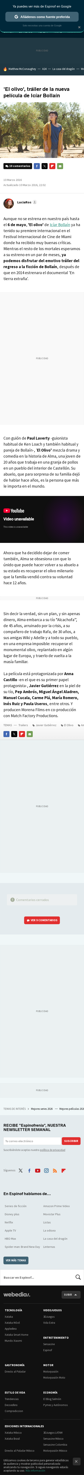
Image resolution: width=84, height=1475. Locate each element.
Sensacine (49, 1344)
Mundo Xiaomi (13, 1341)
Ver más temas (16, 1260)
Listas (47, 1222)
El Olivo (68, 725)
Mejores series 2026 (42, 1109)
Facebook (37, 166)
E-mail (60, 166)
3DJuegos (48, 1317)
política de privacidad (52, 1150)
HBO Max (10, 1239)
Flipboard (52, 166)
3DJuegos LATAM (52, 1432)
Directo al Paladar (15, 1371)
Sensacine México (53, 1438)
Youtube (37, 1169)
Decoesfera (11, 1405)
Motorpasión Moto (54, 1377)
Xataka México (13, 1432)
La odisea (49, 1230)
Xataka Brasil (12, 1438)
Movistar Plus (52, 1214)
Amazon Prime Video (56, 1206)
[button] (26, 202)
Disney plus (12, 1214)
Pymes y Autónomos (55, 1405)
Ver (44, 920)
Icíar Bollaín (60, 224)
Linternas (49, 1247)
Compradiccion (14, 1411)
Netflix (9, 1222)
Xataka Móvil (12, 1323)
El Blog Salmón (52, 1399)
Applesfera (11, 1329)
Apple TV (10, 1230)
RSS (54, 1169)
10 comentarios (19, 166)
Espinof (47, 1350)
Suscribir (71, 1141)
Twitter (45, 166)
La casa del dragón (64, 69)
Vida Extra (49, 1323)
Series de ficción (15, 1206)
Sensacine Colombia (55, 1444)
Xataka (9, 1317)
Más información (35, 1470)
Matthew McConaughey (22, 69)
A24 (44, 69)
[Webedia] (16, 1297)
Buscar (78, 1277)
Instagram (46, 1169)
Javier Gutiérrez (46, 725)
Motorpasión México (55, 1450)
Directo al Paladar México (19, 1450)
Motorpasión (50, 1371)
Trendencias (12, 1399)
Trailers (23, 725)
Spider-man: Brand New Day (22, 1247)
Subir (68, 1294)
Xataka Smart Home (16, 1335)
